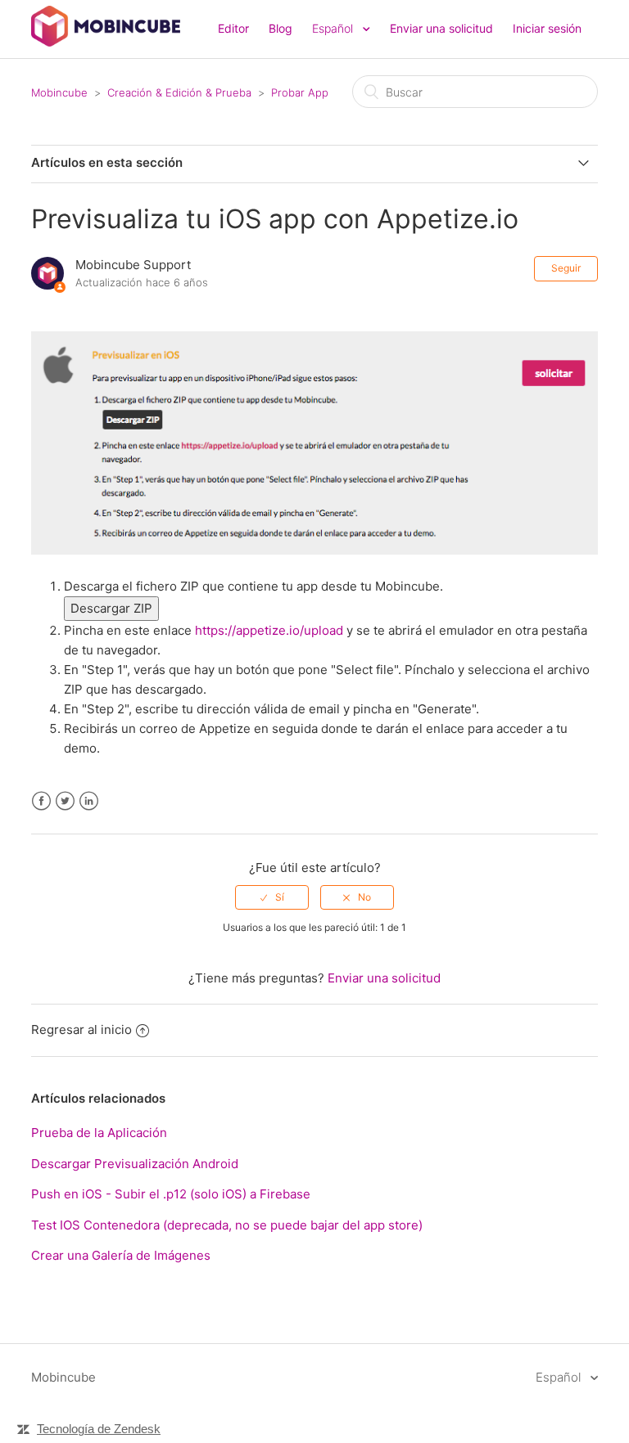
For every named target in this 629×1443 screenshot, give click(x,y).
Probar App (299, 92)
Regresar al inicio (81, 1029)
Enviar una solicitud (441, 28)
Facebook (41, 801)
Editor (233, 28)
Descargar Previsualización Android (134, 1163)
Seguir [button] (566, 268)
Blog (280, 28)
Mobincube (59, 92)
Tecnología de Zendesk (99, 1429)
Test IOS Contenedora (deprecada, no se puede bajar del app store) (227, 1225)
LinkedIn (89, 801)
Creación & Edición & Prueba (179, 92)
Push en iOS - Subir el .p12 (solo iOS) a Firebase (170, 1194)
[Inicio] (105, 42)
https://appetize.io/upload (269, 630)
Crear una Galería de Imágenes (120, 1255)
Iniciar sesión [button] (547, 28)
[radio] (272, 897)
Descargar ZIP (111, 608)
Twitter (65, 801)
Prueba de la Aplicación (99, 1132)
